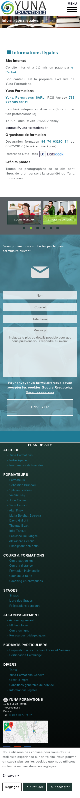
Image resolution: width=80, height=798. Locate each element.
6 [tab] (57, 228)
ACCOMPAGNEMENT (21, 615)
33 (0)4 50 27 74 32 (20, 715)
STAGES (10, 590)
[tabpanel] (24, 213)
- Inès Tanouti (16, 530)
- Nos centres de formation (25, 465)
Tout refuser (34, 787)
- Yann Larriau (17, 505)
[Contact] (25, 731)
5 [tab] (51, 228)
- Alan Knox (15, 510)
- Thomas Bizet (18, 525)
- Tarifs (12, 669)
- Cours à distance (20, 565)
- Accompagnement (20, 620)
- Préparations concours (24, 605)
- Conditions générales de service (30, 685)
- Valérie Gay (16, 495)
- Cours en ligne (18, 630)
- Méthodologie (17, 625)
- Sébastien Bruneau (21, 485)
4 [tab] (44, 228)
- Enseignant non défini (23, 546)
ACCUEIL (11, 450)
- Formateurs (16, 480)
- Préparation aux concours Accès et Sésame (38, 650)
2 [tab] (31, 228)
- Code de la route (19, 576)
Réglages (12, 787)
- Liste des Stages (20, 600)
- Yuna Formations (20, 455)
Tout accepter (59, 787)
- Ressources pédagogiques (26, 635)
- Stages (13, 595)
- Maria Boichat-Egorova (24, 515)
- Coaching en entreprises (25, 581)
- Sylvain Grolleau (19, 490)
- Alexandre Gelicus (21, 541)
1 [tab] (24, 228)
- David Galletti (17, 520)
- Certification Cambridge (24, 655)
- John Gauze (16, 500)
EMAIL (5, 700)
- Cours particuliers (20, 560)
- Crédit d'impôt (17, 680)
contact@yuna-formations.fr (27, 127)
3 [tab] (37, 228)
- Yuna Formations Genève (25, 675)
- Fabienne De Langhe (22, 536)
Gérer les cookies (40, 392)
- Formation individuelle (23, 570)
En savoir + (11, 775)
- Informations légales (22, 690)
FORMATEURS (15, 474)
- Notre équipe (17, 460)
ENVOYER (40, 407)
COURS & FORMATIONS (23, 555)
